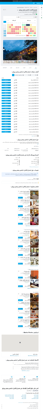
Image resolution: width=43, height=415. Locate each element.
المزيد (38, 143)
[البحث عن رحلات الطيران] (41, 6)
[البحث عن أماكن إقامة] (41, 7)
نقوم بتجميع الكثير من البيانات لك (33, 406)
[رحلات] (41, 15)
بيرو (32, 7)
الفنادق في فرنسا (11, 397)
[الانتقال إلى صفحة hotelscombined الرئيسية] (36, 3)
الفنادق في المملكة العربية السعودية (9, 394)
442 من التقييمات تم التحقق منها (29, 14)
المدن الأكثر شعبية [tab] (29, 390)
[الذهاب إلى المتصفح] (41, 13)
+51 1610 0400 (35, 13)
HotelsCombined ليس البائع (34, 404)
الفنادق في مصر (24, 397)
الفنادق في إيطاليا (24, 398)
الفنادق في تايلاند (12, 398)
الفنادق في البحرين (36, 397)
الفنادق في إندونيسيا (23, 396)
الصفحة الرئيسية (35, 7)
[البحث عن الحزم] (41, 11)
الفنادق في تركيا (36, 396)
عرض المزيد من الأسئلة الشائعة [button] (26, 370)
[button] (1, 1)
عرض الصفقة (20, 197)
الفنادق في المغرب (36, 394)
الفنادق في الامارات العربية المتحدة (9, 396)
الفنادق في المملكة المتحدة (35, 398)
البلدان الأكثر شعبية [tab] (35, 390)
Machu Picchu (27, 7)
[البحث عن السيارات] (41, 9)
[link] (31, 226)
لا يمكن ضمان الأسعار (20, 402)
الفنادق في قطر (24, 394)
